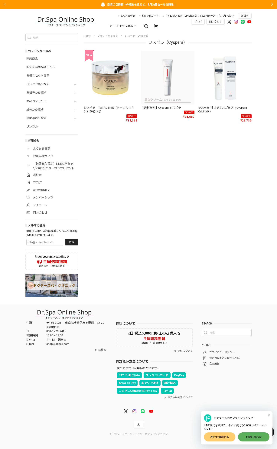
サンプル (32, 126)
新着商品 (32, 58)
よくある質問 (127, 15)
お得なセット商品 (38, 75)
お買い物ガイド (150, 15)
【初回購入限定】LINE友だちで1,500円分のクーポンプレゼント (200, 15)
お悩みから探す (36, 92)
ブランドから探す (38, 84)
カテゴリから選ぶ (121, 26)
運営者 (245, 15)
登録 (71, 242)
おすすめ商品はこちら (40, 67)
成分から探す (35, 109)
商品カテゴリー (36, 101)
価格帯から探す (36, 118)
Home (87, 35)
